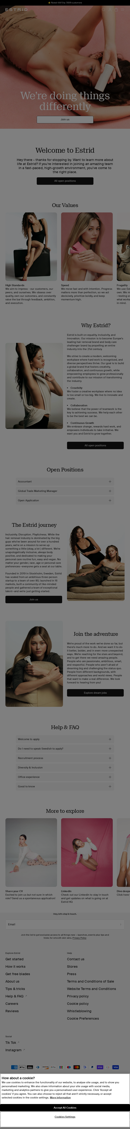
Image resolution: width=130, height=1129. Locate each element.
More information (60, 1097)
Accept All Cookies (65, 1107)
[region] (65, 1100)
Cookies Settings (65, 1117)
